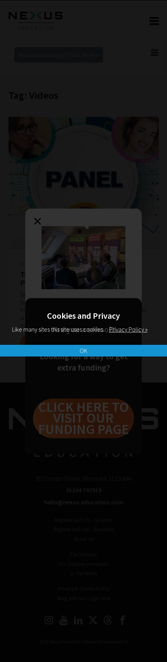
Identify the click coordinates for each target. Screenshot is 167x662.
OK (83, 351)
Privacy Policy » (128, 329)
